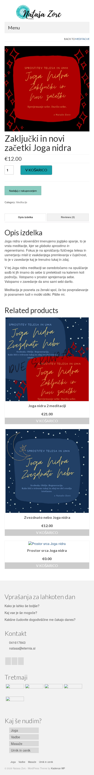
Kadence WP (58, 768)
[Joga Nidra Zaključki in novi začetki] (47, 88)
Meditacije (82, 38)
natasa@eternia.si (21, 648)
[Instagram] (14, 661)
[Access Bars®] (14, 702)
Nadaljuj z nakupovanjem (23, 190)
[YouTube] (21, 661)
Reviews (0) (68, 217)
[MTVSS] (72, 689)
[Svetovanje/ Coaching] (14, 689)
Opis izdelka (25, 217)
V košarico (36, 170)
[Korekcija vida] (33, 689)
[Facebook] (8, 661)
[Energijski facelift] (53, 689)
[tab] (25, 217)
